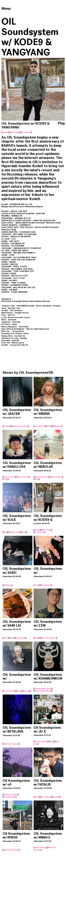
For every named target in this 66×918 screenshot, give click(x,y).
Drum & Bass (41, 741)
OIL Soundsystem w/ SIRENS (48, 412)
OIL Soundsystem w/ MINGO (48, 835)
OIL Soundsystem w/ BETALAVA (17, 729)
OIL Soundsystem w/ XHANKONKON (48, 676)
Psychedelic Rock (43, 688)
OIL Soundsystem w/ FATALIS (48, 782)
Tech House (9, 477)
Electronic (14, 532)
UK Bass (57, 426)
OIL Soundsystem (33, 373)
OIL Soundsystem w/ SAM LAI (17, 623)
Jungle (27, 691)
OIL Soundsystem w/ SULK (17, 518)
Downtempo (9, 797)
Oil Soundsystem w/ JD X (47, 729)
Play (61, 123)
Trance (6, 426)
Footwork (26, 132)
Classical (21, 638)
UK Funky (14, 132)
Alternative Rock (42, 691)
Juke (36, 585)
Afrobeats (39, 426)
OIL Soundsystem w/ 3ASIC (17, 570)
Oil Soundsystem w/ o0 (16, 782)
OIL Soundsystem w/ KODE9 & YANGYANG (48, 519)
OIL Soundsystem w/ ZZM (48, 623)
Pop (5, 532)
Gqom (5, 132)
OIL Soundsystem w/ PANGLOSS (17, 465)
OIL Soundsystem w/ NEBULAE (48, 465)
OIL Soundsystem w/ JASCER (17, 412)
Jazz (5, 638)
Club (49, 426)
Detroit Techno (20, 426)
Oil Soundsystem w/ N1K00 (16, 835)
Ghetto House (41, 477)
